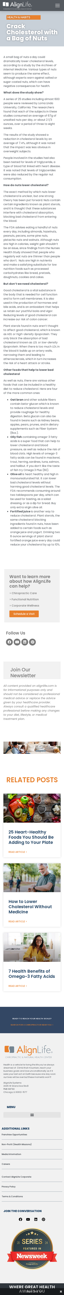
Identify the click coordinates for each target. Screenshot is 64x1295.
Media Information (11, 1265)
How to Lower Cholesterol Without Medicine (30, 1017)
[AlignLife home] (17, 5)
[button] (32, 1226)
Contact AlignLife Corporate (16, 1287)
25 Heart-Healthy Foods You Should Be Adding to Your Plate (31, 948)
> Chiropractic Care (23, 593)
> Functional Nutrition (24, 599)
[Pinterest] (32, 642)
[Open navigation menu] (57, 5)
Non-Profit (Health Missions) (17, 1255)
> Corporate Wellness (24, 606)
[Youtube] (17, 642)
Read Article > (18, 963)
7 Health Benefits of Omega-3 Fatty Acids (32, 1084)
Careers (6, 1274)
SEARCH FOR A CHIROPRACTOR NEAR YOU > (32, 1135)
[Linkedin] (24, 642)
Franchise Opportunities (14, 1245)
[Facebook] (9, 642)
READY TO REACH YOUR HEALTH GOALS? (32, 1129)
